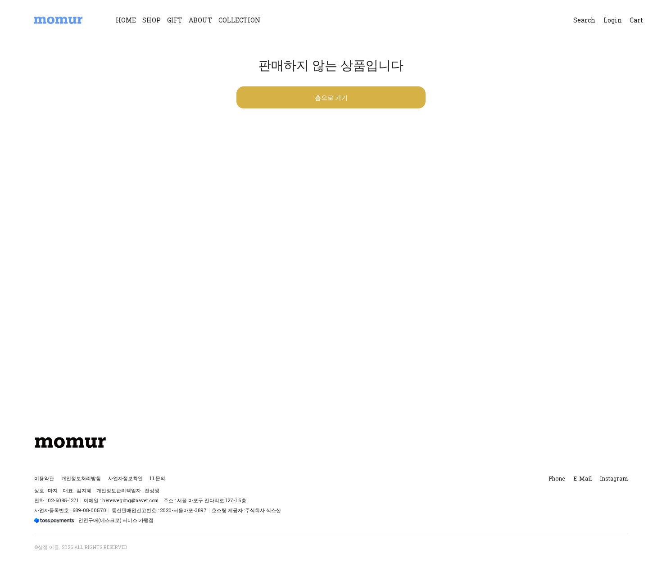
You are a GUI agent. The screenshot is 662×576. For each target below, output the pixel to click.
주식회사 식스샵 (263, 510)
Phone (557, 478)
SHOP (151, 20)
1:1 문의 (157, 478)
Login (612, 20)
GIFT (174, 20)
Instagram (614, 478)
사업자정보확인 (125, 478)
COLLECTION (239, 20)
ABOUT (200, 20)
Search (584, 20)
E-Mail (582, 478)
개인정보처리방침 (81, 478)
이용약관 (44, 478)
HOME (126, 20)
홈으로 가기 (331, 97)
